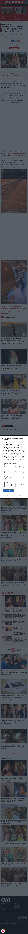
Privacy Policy (22, 495)
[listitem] (14, 464)
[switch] (22, 467)
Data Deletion (6, 495)
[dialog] (14, 467)
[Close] (25, 438)
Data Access (14, 495)
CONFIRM (8, 490)
